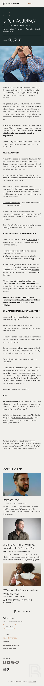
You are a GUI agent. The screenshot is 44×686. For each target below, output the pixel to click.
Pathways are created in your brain (14, 281)
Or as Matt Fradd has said (11, 203)
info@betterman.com (10, 638)
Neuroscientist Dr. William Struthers (15, 186)
